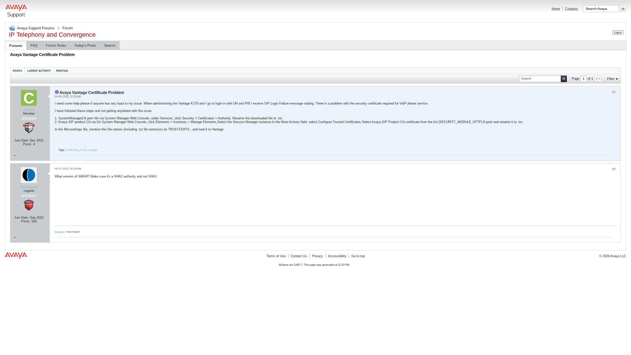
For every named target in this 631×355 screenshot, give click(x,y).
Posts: (27, 144)
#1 (614, 92)
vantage (92, 149)
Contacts (571, 9)
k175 (83, 149)
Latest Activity (39, 70)
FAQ (34, 45)
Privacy (317, 256)
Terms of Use (276, 256)
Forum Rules (56, 45)
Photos (62, 70)
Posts (17, 70)
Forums (15, 46)
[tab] (17, 70)
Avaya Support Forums (35, 28)
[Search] (564, 78)
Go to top (358, 256)
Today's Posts (85, 45)
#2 (614, 169)
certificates (72, 149)
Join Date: (21, 140)
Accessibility (337, 256)
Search (109, 45)
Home (556, 9)
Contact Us (299, 256)
